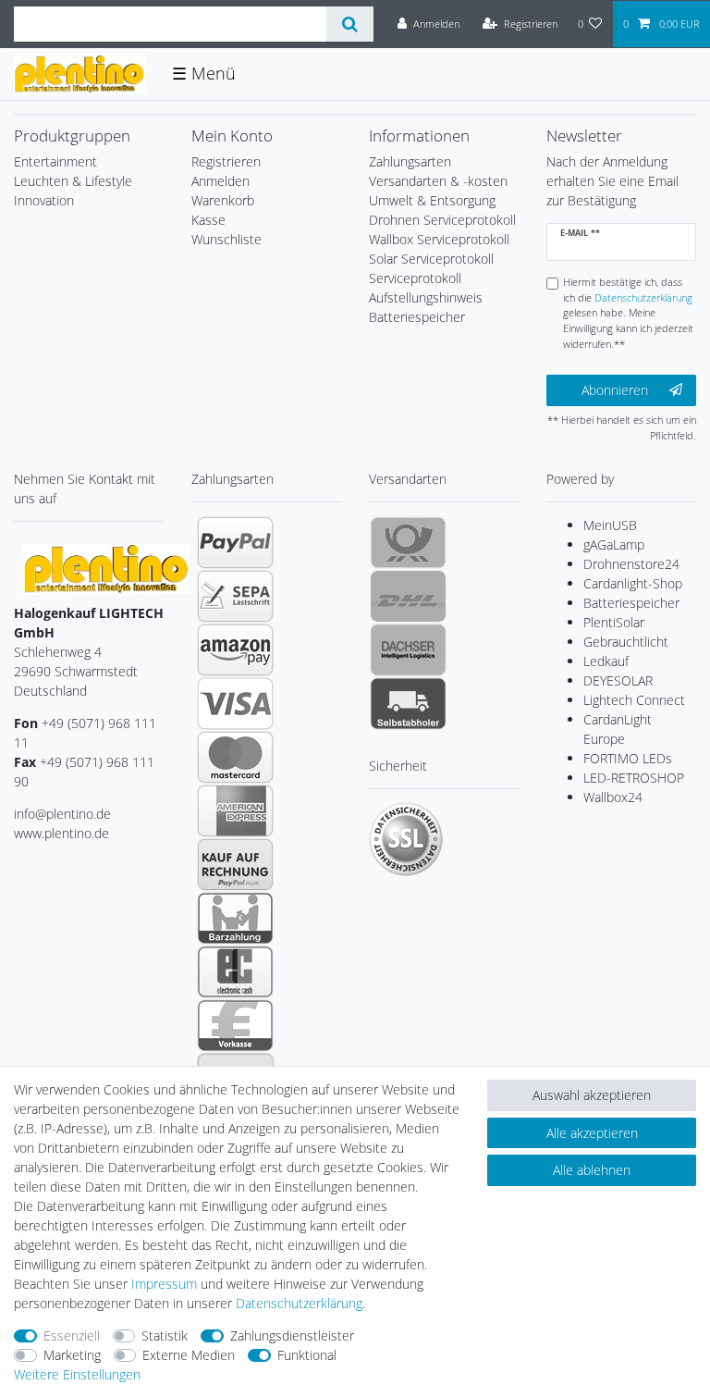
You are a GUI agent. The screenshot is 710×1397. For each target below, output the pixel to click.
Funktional (307, 1355)
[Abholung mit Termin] (408, 703)
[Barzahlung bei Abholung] (235, 918)
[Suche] (349, 24)
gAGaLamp (613, 544)
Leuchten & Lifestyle (73, 181)
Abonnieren (614, 390)
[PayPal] (235, 542)
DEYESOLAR (618, 680)
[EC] (235, 971)
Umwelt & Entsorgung (432, 200)
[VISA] (235, 703)
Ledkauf (606, 661)
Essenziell (71, 1335)
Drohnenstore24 (631, 564)
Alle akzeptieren (592, 1133)
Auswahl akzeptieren (591, 1095)
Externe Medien (188, 1355)
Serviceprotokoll (415, 278)
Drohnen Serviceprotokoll (442, 220)
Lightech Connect (634, 700)
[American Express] (235, 810)
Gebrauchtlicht (625, 641)
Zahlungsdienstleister (292, 1335)
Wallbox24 (613, 797)
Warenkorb (222, 200)
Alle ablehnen (591, 1170)
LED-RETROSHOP (633, 777)
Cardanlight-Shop (632, 583)
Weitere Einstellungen (77, 1374)
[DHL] (408, 596)
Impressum (164, 1283)
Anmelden (220, 181)
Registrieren (226, 161)
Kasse (208, 220)
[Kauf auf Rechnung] (235, 864)
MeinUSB (610, 525)
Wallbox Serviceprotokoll (439, 239)
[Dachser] (408, 649)
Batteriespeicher (631, 603)
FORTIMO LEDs (627, 758)
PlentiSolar (613, 622)
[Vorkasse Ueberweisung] (235, 1025)
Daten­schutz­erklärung (299, 1303)
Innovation (44, 200)
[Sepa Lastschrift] (235, 596)
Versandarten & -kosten (438, 181)
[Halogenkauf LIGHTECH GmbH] (106, 567)
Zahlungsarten (410, 161)
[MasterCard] (235, 757)
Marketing (72, 1355)
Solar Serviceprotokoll (431, 258)
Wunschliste (226, 239)
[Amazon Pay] (235, 649)
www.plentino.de (61, 833)
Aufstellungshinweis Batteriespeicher (426, 307)
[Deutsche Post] (408, 542)
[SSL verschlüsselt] (406, 839)
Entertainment (55, 161)
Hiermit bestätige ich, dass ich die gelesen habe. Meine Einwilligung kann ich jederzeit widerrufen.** (628, 313)
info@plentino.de (62, 813)
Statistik (164, 1335)
